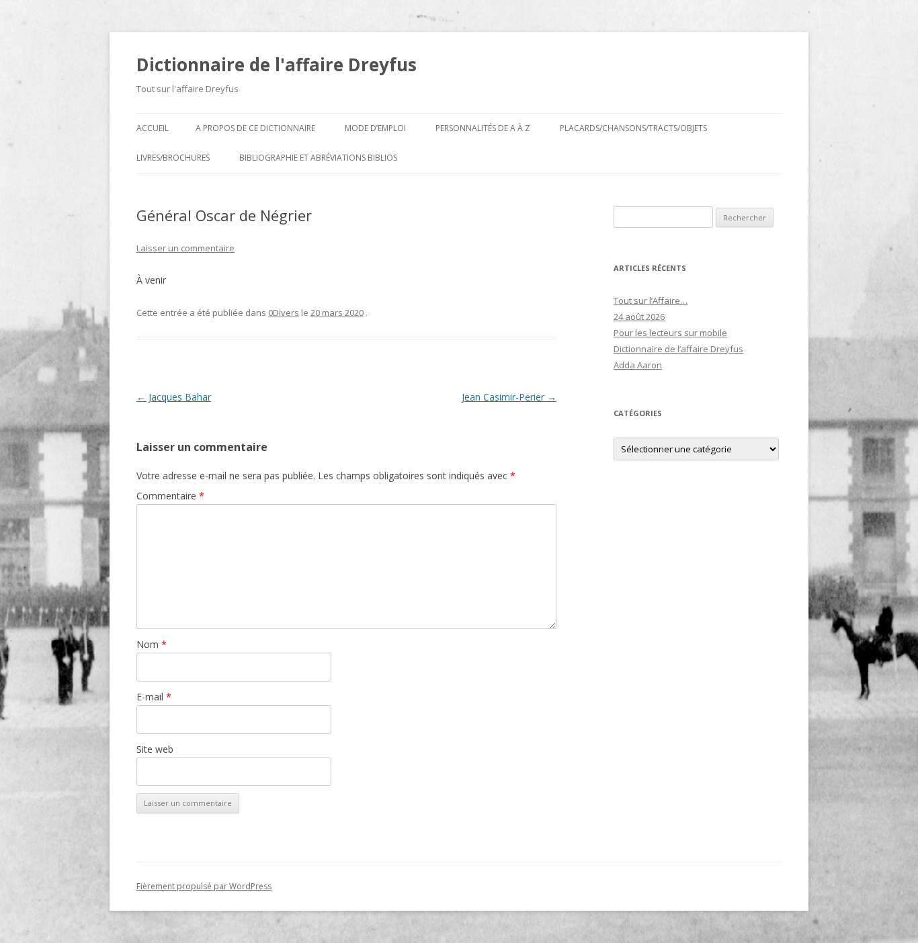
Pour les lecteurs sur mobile (670, 333)
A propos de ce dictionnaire (255, 128)
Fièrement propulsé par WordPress (204, 886)
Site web (154, 749)
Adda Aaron (638, 365)
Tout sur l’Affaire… (650, 300)
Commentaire (170, 495)
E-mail (153, 696)
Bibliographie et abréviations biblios (318, 157)
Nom (151, 644)
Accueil (152, 128)
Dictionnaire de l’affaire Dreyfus (678, 349)
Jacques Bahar (173, 397)
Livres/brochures (173, 157)
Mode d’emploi (375, 128)
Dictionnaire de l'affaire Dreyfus (276, 64)
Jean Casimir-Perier (509, 397)
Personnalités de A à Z (482, 128)
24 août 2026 (639, 317)
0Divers (283, 312)
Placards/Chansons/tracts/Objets (633, 128)
